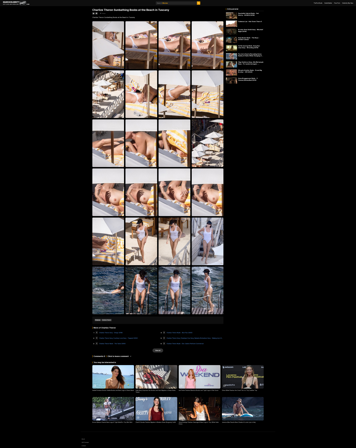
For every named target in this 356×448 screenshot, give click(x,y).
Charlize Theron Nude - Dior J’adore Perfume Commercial (185, 343)
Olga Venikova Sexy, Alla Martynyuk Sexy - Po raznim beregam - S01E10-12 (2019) (250, 63)
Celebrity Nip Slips (347, 3)
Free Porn (337, 3)
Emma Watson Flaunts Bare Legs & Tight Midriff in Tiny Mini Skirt (112, 422)
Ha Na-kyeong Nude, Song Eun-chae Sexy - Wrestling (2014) (249, 47)
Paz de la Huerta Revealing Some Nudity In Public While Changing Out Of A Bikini (250, 55)
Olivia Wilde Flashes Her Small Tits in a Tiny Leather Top (239, 390)
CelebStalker (328, 3)
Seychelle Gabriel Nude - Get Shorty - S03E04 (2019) (248, 14)
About (83, 439)
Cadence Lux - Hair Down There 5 (250, 21)
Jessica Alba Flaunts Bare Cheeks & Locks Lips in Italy (239, 422)
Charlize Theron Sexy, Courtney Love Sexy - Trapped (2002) (118, 338)
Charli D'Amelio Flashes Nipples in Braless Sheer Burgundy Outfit (156, 422)
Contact (84, 445)
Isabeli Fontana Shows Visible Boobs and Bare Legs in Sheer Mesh (113, 390)
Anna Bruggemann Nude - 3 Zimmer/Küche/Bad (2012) (248, 79)
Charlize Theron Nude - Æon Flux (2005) (179, 333)
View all (157, 350)
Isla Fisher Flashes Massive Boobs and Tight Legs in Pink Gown (198, 390)
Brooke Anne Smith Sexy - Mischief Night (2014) (250, 30)
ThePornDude (318, 3)
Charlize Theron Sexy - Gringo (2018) (111, 333)
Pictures (97, 320)
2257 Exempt (85, 442)
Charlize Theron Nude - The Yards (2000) (112, 343)
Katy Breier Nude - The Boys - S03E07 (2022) (248, 38)
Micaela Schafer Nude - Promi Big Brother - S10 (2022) (250, 71)
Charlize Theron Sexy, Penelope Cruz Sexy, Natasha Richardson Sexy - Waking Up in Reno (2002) (195, 338)
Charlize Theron (106, 320)
